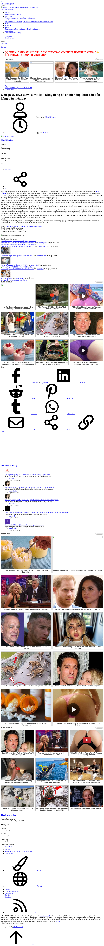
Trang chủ (8, 897)
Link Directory (9, 20)
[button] (3, 5)
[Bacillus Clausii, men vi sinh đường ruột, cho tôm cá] (18, 241)
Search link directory (39, 22)
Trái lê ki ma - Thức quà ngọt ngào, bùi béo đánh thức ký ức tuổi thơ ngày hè (29, 487)
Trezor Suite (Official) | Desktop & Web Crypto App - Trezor (24, 525)
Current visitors (10, 29)
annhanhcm (19, 278)
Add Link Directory (9, 465)
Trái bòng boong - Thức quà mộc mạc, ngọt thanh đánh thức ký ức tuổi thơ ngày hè (31, 500)
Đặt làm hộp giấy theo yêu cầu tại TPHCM (14, 265)
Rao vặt (7, 12)
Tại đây (57, 921)
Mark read (49, 22)
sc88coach (8, 846)
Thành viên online (8, 815)
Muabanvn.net (18, 927)
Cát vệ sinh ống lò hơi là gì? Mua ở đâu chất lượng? (17, 256)
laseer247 (12, 516)
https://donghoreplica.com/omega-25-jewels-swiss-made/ (24, 226)
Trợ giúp (7, 895)
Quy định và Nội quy (12, 891)
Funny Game (9, 31)
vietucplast (40, 269)
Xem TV (8, 23)
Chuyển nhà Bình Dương (13, 33)
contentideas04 (41, 256)
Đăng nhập (4, 43)
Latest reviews (27, 22)
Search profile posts (33, 29)
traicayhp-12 (13, 491)
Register (3, 47)
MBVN (38, 870)
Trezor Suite (13, 528)
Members (8, 27)
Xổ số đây (8, 25)
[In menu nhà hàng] (5, 276)
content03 (34, 265)
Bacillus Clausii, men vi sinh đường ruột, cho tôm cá (17, 242)
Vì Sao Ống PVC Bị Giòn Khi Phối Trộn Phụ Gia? (17, 269)
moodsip (11, 478)
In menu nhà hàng (6, 278)
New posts (8, 14)
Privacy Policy (9, 893)
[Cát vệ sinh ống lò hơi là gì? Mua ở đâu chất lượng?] (5, 254)
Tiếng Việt (38, 886)
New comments (17, 22)
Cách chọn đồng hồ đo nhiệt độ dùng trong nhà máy (17, 246)
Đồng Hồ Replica (50, 117)
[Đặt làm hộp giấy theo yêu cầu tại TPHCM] (5, 263)
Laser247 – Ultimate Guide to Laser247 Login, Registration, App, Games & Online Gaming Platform (37, 512)
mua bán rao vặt (45, 916)
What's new (8, 16)
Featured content (10, 18)
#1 (5, 188)
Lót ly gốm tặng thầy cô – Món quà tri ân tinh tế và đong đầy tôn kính (27, 475)
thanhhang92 (41, 242)
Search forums (16, 14)
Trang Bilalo (41, 246)
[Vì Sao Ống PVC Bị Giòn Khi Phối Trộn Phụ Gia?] (18, 267)
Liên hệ (7, 889)
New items (8, 22)
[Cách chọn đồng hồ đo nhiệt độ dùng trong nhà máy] (18, 244)
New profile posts (29, 18)
